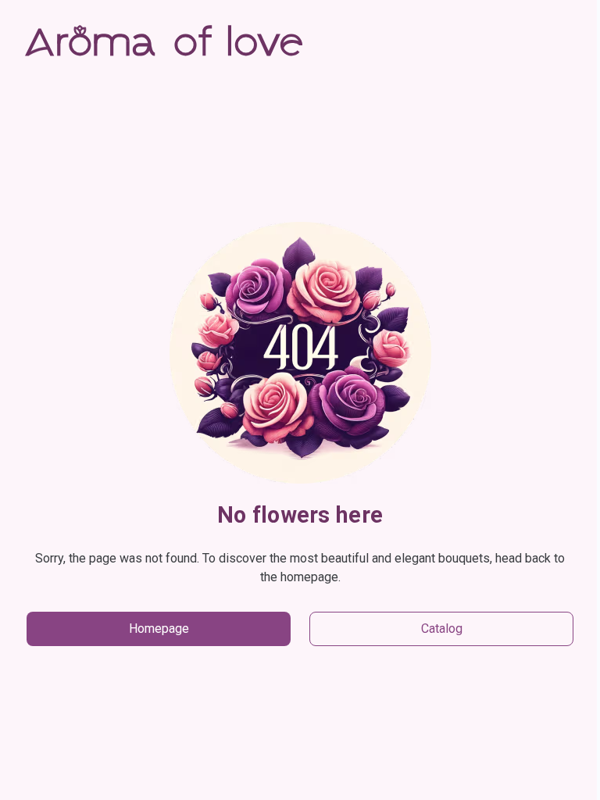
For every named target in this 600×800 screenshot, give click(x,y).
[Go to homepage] (163, 43)
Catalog (441, 628)
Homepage (159, 628)
